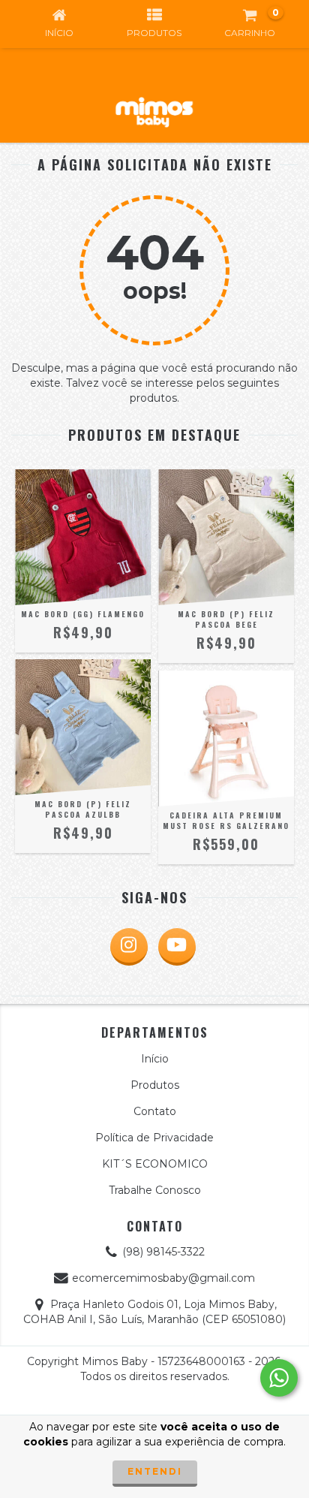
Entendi (155, 1471)
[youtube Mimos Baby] (177, 947)
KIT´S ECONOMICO (155, 1164)
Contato (155, 1111)
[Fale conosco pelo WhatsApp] (279, 1378)
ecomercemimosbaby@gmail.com (163, 1278)
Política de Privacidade (154, 1137)
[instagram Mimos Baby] (129, 947)
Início (155, 1058)
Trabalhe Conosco (155, 1190)
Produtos (154, 1085)
